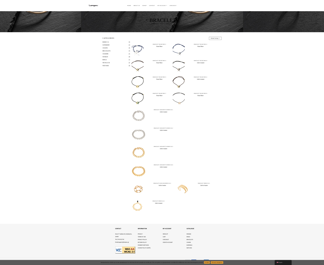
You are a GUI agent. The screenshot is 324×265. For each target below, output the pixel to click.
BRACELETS (106, 51)
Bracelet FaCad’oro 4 (200, 60)
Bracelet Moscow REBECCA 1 (162, 183)
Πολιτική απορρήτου (217, 262)
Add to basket (200, 62)
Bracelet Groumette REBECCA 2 (163, 128)
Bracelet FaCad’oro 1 (159, 44)
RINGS (105, 59)
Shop (157, 23)
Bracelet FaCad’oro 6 (200, 77)
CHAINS (105, 48)
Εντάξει (207, 262)
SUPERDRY (106, 45)
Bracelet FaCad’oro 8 (200, 93)
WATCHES (106, 65)
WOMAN (162, 23)
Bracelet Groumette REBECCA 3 (163, 146)
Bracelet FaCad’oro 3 (159, 60)
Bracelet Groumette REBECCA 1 (163, 109)
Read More (159, 46)
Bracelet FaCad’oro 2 (200, 44)
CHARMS (105, 54)
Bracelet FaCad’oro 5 (159, 77)
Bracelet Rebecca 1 (204, 183)
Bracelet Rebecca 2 (159, 201)
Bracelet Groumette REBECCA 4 (163, 164)
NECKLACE (106, 62)
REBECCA (106, 42)
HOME (152, 23)
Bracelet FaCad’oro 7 (159, 93)
